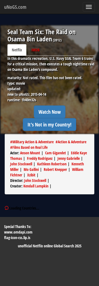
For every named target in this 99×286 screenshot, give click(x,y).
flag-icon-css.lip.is (17, 237)
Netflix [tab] (17, 49)
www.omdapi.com (18, 232)
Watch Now (49, 111)
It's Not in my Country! (50, 124)
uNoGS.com (15, 7)
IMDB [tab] (35, 49)
